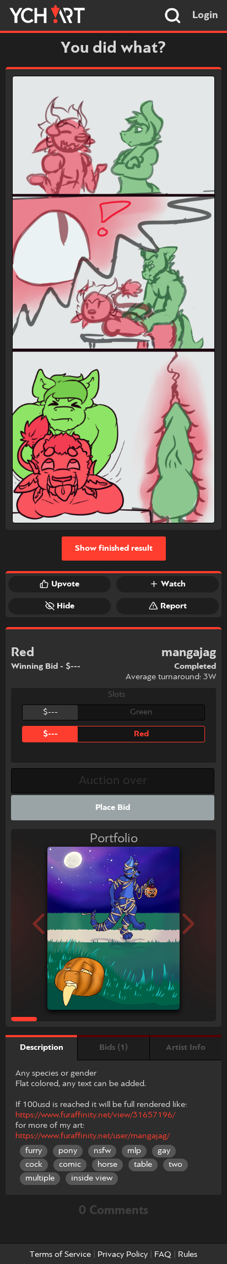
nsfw (102, 1150)
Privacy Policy (123, 1254)
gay (164, 1150)
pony (67, 1150)
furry (33, 1150)
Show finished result (114, 548)
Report (173, 606)
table (143, 1164)
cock (33, 1164)
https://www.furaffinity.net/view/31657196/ (95, 1115)
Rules (187, 1254)
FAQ (162, 1254)
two (175, 1164)
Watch (173, 584)
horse (107, 1164)
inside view (91, 1178)
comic (70, 1164)
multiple (40, 1178)
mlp (134, 1150)
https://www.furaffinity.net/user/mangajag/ (92, 1136)
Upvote (65, 584)
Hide (65, 606)
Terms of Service (60, 1254)
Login (205, 15)
